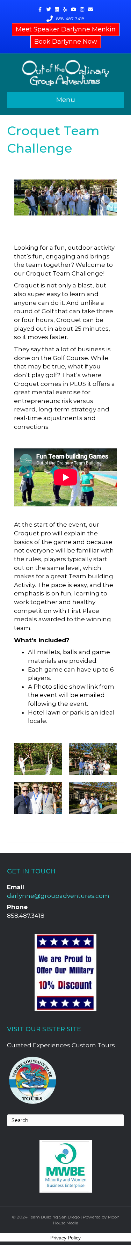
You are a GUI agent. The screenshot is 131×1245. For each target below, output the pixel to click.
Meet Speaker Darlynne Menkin (66, 29)
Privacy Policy (65, 1237)
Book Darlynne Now (65, 41)
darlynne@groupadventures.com (58, 895)
